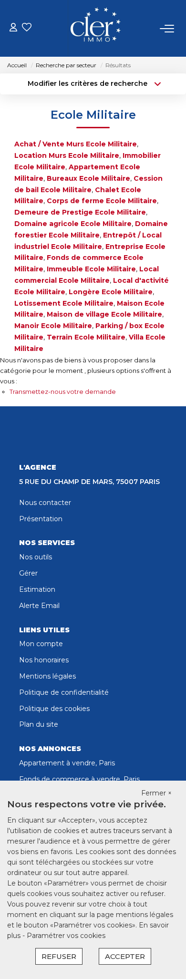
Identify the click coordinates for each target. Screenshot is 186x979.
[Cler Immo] (96, 28)
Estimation (37, 589)
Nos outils (35, 557)
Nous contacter (45, 502)
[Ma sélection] (26, 28)
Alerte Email (39, 605)
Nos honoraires (44, 660)
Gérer (28, 573)
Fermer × (156, 793)
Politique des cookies (54, 708)
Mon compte (41, 643)
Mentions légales (47, 676)
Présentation (40, 519)
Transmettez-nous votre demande (63, 391)
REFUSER (58, 956)
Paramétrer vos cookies (66, 935)
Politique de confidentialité (64, 692)
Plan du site (38, 724)
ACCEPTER (125, 956)
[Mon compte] (13, 28)
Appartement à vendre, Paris (67, 763)
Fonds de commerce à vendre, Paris (79, 779)
